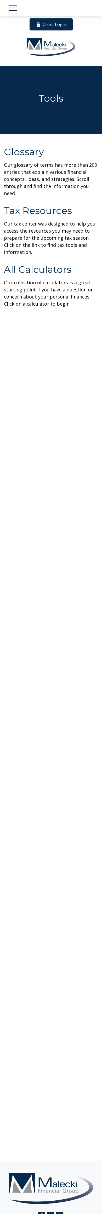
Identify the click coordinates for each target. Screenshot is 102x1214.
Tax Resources (38, 210)
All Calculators (37, 269)
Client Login (54, 24)
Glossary (24, 152)
